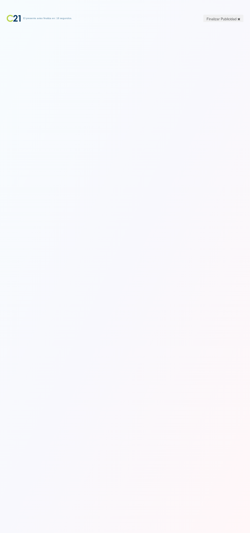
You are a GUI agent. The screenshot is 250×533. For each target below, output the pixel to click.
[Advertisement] (125, 52)
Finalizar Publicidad (222, 18)
